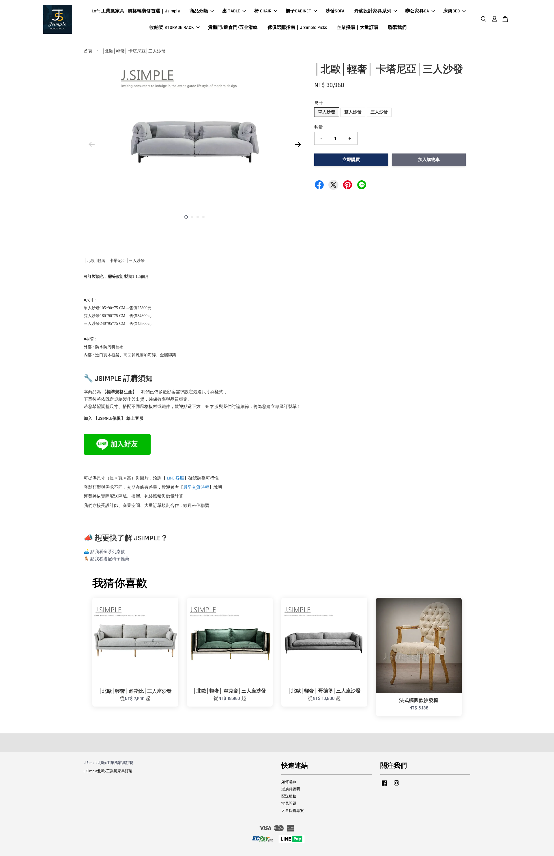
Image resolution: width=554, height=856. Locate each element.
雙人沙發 (353, 112)
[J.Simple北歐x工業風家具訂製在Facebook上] (384, 786)
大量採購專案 (292, 810)
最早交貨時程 (196, 487)
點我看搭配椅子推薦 (109, 559)
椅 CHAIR (263, 11)
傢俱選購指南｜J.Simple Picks (297, 28)
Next (298, 144)
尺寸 (318, 103)
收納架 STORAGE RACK (171, 28)
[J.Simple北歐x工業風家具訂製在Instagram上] (396, 786)
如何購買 (288, 782)
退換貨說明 (290, 789)
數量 (318, 127)
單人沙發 (326, 112)
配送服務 (288, 796)
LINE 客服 (175, 478)
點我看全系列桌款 (107, 552)
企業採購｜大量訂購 (357, 28)
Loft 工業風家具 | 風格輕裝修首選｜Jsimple (136, 11)
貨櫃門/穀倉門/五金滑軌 (233, 28)
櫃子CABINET (298, 11)
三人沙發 (379, 112)
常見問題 (288, 803)
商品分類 (199, 11)
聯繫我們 (397, 28)
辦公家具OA (417, 11)
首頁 (88, 51)
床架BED (451, 11)
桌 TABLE (231, 11)
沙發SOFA (335, 11)
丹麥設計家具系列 (372, 11)
